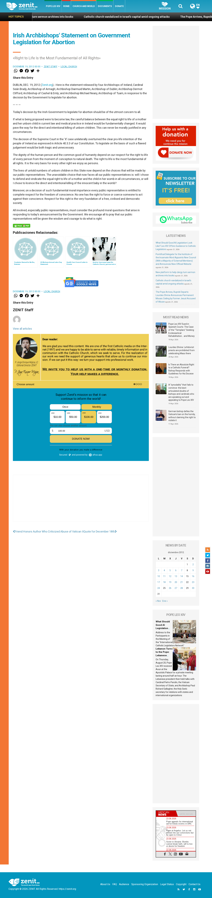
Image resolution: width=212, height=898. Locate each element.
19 (170, 582)
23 (193, 582)
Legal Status (167, 884)
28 (181, 588)
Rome (66, 6)
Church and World (84, 6)
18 (164, 582)
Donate (119, 6)
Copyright (181, 884)
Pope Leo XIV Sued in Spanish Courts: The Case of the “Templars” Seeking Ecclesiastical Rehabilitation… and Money (181, 330)
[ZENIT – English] (25, 6)
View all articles (22, 328)
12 (170, 576)
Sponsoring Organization (144, 884)
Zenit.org (47, 84)
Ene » (165, 601)
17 (158, 582)
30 (193, 588)
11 (164, 576)
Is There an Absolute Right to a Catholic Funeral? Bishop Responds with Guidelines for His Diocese (181, 369)
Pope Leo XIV (53, 6)
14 (181, 576)
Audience (124, 884)
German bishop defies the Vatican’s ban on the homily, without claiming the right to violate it (182, 416)
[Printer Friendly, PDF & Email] (21, 226)
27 (176, 588)
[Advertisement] (81, 501)
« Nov (158, 601)
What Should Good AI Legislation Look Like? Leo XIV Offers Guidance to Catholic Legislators (176, 245)
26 (170, 588)
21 (181, 582)
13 (176, 576)
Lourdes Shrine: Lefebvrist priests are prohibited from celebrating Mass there (181, 350)
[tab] (166, 813)
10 (158, 576)
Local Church (69, 66)
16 (193, 576)
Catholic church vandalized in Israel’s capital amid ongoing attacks (95, 16)
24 (158, 588)
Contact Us (194, 884)
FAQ (114, 884)
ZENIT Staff (50, 66)
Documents (105, 6)
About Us (105, 884)
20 (176, 582)
